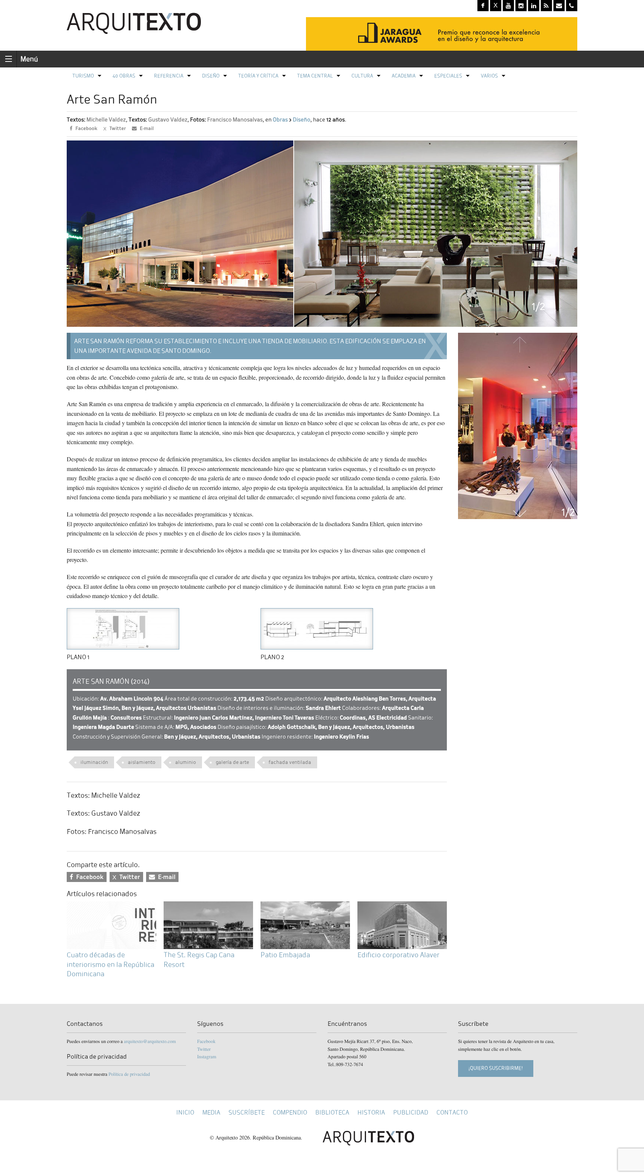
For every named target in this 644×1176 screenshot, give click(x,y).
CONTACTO (452, 1112)
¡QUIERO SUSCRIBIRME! (495, 1068)
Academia (404, 76)
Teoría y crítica (258, 76)
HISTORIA (371, 1112)
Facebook (206, 1041)
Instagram (206, 1056)
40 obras (124, 76)
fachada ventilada (290, 762)
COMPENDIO (290, 1112)
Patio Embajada (285, 955)
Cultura (362, 76)
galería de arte (232, 762)
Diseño (211, 76)
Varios (489, 76)
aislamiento (141, 762)
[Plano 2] (317, 628)
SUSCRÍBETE (246, 1112)
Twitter (204, 1049)
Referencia (168, 76)
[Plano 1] (123, 628)
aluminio (185, 762)
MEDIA (211, 1112)
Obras (280, 120)
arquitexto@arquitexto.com (150, 1041)
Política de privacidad (129, 1074)
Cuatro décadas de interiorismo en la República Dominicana (110, 964)
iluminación (94, 762)
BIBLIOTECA (332, 1112)
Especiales (448, 76)
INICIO (185, 1112)
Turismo (83, 76)
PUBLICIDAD (410, 1112)
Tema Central (315, 76)
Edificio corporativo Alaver (398, 955)
